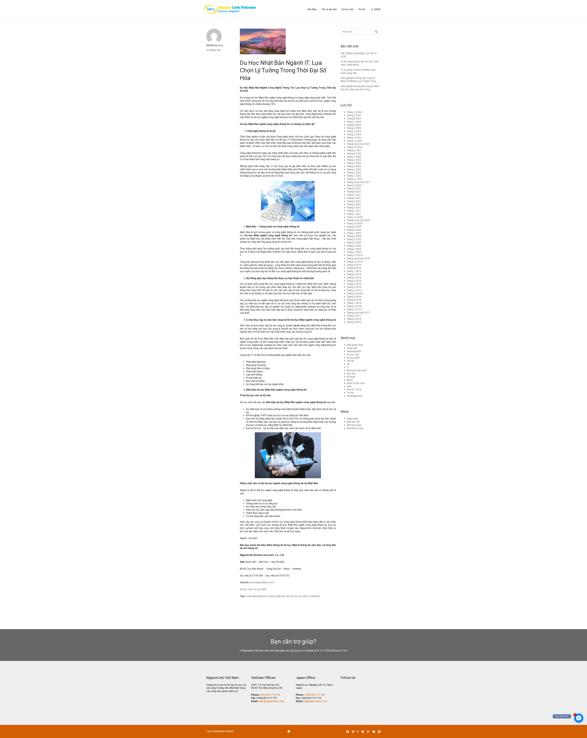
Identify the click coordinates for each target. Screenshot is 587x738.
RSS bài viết (353, 421)
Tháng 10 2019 (355, 261)
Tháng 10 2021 (355, 185)
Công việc (352, 348)
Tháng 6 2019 (354, 274)
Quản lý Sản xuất (356, 383)
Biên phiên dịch (355, 344)
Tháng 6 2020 (354, 236)
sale (349, 386)
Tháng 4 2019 (354, 280)
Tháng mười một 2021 (358, 182)
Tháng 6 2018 (354, 306)
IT (348, 367)
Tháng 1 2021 (354, 214)
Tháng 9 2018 (354, 296)
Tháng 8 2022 (354, 153)
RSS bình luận (354, 425)
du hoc (290, 596)
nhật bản (315, 596)
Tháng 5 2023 (354, 128)
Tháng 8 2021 (354, 191)
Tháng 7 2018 (354, 303)
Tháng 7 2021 (354, 194)
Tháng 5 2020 (354, 239)
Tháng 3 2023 (354, 131)
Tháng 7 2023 (354, 121)
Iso (348, 364)
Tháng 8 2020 (354, 229)
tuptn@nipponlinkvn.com (271, 701)
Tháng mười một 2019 (358, 258)
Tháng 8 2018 (354, 299)
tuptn (220, 45)
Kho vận (351, 373)
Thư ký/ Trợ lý (354, 389)
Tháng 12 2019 (355, 255)
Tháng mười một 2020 (358, 220)
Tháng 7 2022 (354, 156)
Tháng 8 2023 (354, 118)
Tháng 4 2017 (354, 315)
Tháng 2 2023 (354, 134)
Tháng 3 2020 (354, 245)
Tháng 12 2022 (355, 140)
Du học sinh (347, 9)
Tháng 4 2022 (354, 166)
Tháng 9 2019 (354, 264)
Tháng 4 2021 (354, 204)
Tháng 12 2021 (355, 179)
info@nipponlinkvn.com (315, 701)
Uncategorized (354, 395)
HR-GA (350, 360)
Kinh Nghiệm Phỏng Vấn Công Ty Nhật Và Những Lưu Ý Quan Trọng (358, 80)
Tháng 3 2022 (354, 169)
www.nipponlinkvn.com (262, 582)
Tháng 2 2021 (354, 210)
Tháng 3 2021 (354, 207)
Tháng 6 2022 (354, 159)
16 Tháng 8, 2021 (213, 50)
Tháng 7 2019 (354, 271)
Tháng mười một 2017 (358, 312)
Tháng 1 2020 (354, 252)
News (350, 379)
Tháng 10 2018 (355, 293)
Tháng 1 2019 (354, 290)
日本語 (376, 9)
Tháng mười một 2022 (358, 144)
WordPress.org (355, 428)
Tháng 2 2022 (354, 172)
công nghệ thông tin (256, 596)
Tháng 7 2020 (354, 233)
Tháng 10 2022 (355, 147)
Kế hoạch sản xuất (356, 370)
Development (354, 351)
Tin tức (361, 9)
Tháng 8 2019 (354, 268)
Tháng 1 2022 (354, 175)
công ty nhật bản (276, 596)
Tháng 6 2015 (354, 322)
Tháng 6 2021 (354, 198)
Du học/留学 (260, 589)
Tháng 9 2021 (354, 188)
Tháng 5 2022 (354, 163)
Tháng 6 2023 (354, 125)
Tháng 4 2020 (354, 242)
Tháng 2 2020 (354, 249)
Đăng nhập (352, 418)
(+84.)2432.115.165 (269, 694)
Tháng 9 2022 (354, 150)
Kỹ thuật (351, 376)
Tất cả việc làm (329, 9)
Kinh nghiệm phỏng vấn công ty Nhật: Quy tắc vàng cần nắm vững (360, 88)
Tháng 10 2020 (355, 223)
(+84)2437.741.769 (315, 694)
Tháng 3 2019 (354, 283)
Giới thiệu (312, 9)
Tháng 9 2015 (354, 318)
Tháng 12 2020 (355, 217)
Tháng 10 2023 (355, 112)
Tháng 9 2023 (354, 115)
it (308, 596)
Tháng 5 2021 (354, 201)
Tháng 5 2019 (354, 277)
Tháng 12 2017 (355, 309)
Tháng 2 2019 (354, 287)
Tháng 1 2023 (354, 137)
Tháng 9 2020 (354, 226)
